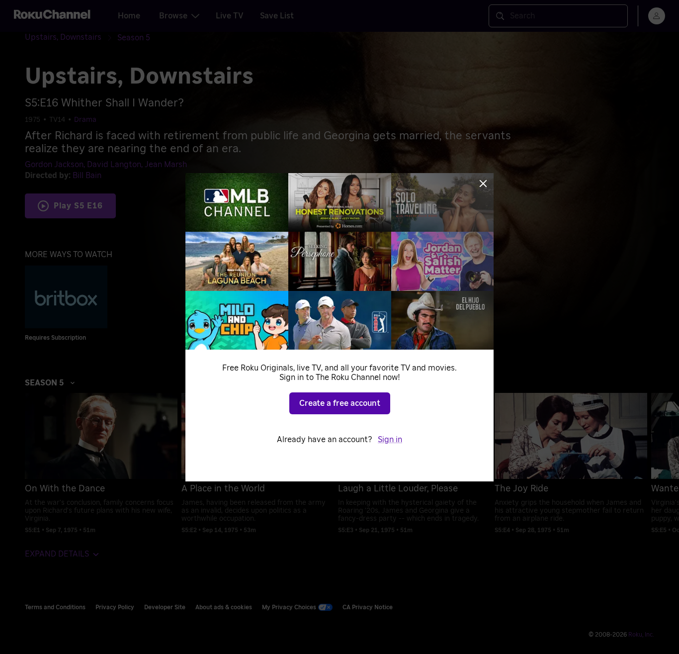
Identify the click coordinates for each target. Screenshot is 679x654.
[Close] (483, 183)
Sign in (390, 440)
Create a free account (339, 403)
